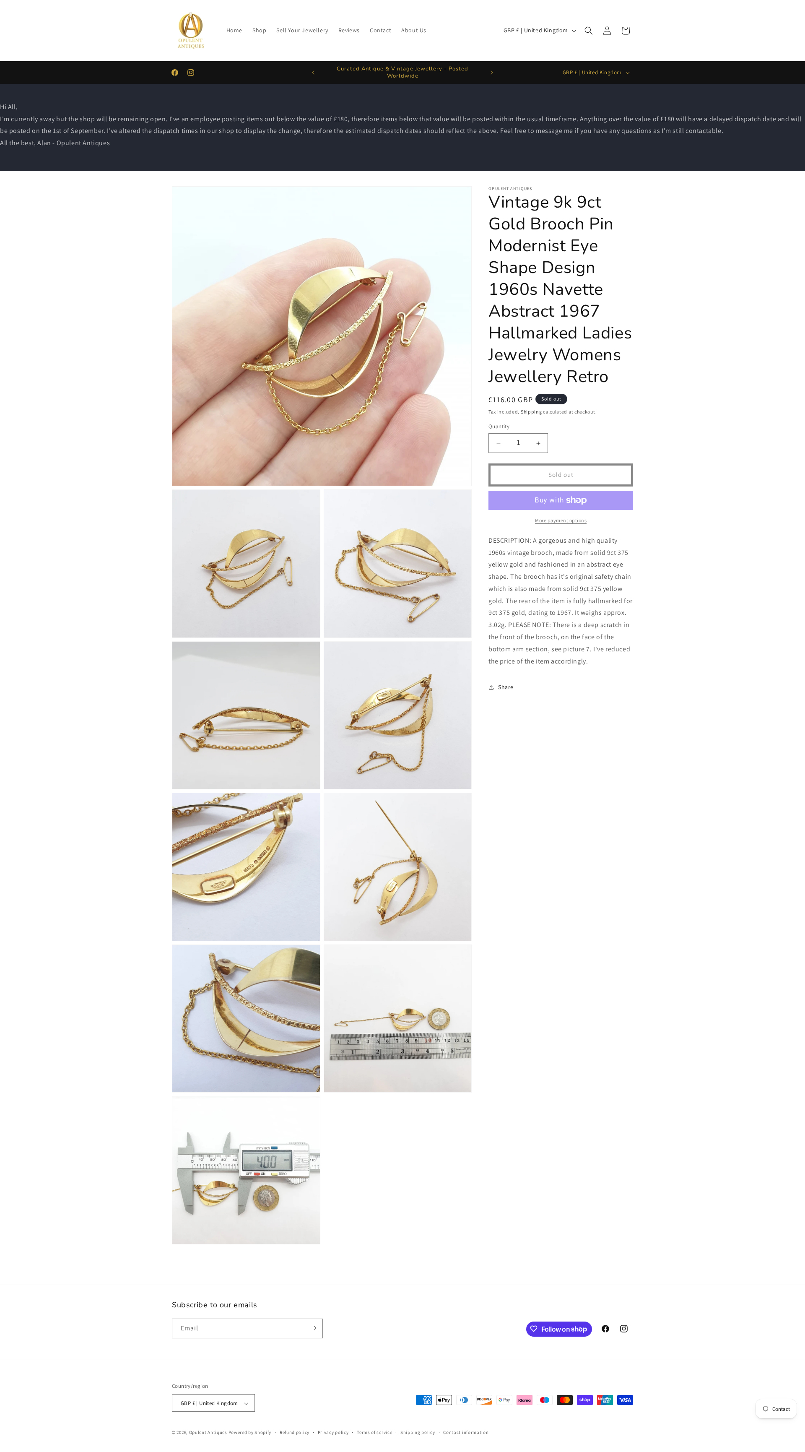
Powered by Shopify (250, 1433)
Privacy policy (333, 1432)
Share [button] (506, 687)
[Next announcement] (492, 73)
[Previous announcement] (313, 73)
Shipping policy (417, 1432)
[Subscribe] (313, 1328)
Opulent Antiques (208, 1433)
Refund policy (294, 1432)
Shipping (531, 412)
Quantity (498, 426)
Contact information (465, 1432)
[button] (588, 30)
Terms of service (374, 1432)
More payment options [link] (561, 520)
